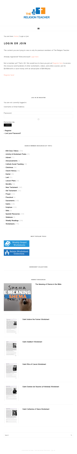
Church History (11, 171)
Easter (8, 174)
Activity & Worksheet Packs (16, 154)
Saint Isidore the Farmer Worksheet (36, 319)
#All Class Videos (12, 151)
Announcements (12, 161)
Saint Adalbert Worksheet (32, 342)
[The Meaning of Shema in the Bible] (17, 297)
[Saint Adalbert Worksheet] (11, 349)
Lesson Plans (11, 181)
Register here (58, 63)
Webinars (9, 217)
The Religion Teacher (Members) (38, 13)
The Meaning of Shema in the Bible (48, 284)
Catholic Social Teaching (15, 164)
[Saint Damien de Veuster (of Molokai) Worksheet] (11, 394)
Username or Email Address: (14, 107)
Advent (8, 157)
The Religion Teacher (42, 450)
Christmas (9, 167)
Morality (9, 184)
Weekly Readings (12, 220)
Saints (8, 204)
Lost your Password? (13, 133)
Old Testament (11, 191)
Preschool (9, 197)
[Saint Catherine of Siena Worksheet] (11, 416)
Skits (7, 211)
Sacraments (10, 201)
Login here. (35, 57)
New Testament (12, 187)
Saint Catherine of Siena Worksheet (36, 409)
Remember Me (9, 122)
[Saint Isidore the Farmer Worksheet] (11, 326)
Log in (53, 450)
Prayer (8, 194)
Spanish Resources (13, 214)
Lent (7, 177)
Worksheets (10, 224)
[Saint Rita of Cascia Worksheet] (11, 371)
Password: (8, 113)
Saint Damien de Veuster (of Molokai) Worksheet (41, 387)
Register (8, 131)
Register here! (9, 75)
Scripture (9, 207)
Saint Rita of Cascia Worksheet (34, 364)
